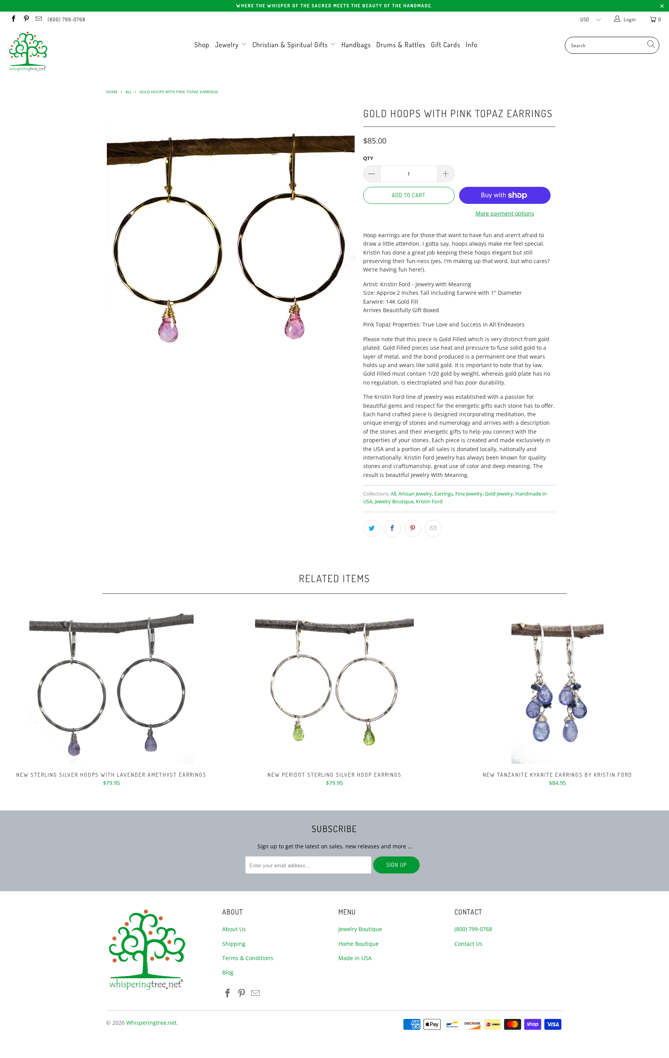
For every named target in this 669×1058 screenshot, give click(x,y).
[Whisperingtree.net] (57, 51)
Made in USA (355, 958)
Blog (227, 972)
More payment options (504, 213)
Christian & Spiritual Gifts (291, 44)
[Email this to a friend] (433, 528)
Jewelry (228, 44)
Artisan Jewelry (415, 494)
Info (471, 44)
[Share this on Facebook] (392, 528)
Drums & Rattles (400, 44)
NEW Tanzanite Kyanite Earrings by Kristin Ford (557, 686)
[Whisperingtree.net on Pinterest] (25, 19)
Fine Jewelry (468, 494)
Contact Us (468, 943)
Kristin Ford (429, 501)
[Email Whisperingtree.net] (38, 19)
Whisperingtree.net (151, 1022)
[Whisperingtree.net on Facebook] (13, 19)
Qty (368, 158)
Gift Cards (445, 44)
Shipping (233, 943)
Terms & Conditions (247, 958)
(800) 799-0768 (67, 19)
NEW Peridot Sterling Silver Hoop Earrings (334, 686)
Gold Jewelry (499, 494)
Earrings (443, 494)
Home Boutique (358, 943)
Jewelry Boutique (394, 501)
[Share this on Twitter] (371, 528)
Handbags (356, 44)
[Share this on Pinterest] (412, 528)
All (393, 494)
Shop (201, 44)
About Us (234, 929)
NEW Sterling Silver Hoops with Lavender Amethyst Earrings (111, 686)
